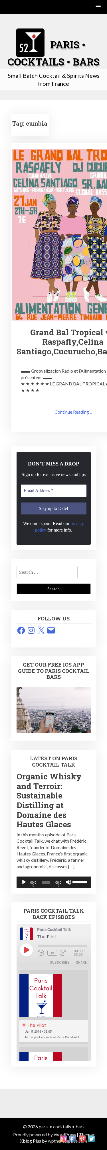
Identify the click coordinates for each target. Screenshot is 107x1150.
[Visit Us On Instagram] (63, 1138)
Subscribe (59, 962)
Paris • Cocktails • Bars (61, 1126)
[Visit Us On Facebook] (72, 1138)
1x (52, 953)
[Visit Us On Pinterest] (82, 1138)
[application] (54, 882)
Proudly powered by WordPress (44, 1134)
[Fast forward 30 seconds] (67, 953)
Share (81, 962)
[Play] (24, 882)
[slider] (80, 882)
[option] (53, 1007)
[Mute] (68, 882)
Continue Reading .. (73, 411)
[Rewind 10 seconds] (41, 953)
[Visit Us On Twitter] (91, 1138)
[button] (98, 7)
